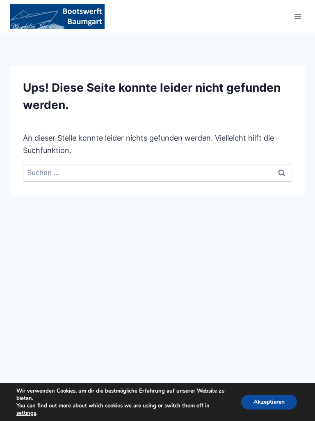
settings (26, 413)
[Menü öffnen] (297, 16)
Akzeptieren (269, 402)
